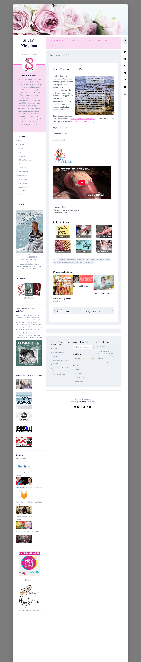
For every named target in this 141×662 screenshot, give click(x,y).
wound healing (88, 262)
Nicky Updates (24, 171)
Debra (55, 348)
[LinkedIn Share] (80, 216)
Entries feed (79, 373)
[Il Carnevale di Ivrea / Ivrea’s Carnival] (24, 543)
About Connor (22, 183)
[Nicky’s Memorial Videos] (24, 529)
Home (20, 141)
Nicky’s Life (23, 175)
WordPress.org (80, 381)
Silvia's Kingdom (29, 43)
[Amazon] (124, 94)
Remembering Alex (24, 187)
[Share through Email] (92, 216)
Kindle (37, 264)
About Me (21, 144)
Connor (53, 46)
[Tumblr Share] (86, 216)
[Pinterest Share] (68, 216)
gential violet (90, 259)
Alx (95, 402)
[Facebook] (124, 59)
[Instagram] (124, 66)
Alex (99, 40)
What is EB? (23, 179)
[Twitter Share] (62, 216)
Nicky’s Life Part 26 (101, 293)
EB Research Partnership (61, 360)
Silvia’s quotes (101, 346)
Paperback (29, 264)
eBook (29, 262)
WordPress (82, 402)
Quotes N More (23, 191)
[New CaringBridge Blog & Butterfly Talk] (24, 500)
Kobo (35, 269)
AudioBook (30, 322)
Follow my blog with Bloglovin (29, 610)
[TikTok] (124, 80)
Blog (19, 152)
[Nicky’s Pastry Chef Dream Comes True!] (24, 514)
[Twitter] (124, 52)
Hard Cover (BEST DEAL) (29, 257)
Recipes (21, 164)
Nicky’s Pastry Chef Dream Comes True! (29, 502)
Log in (77, 370)
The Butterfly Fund (59, 374)
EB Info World (57, 356)
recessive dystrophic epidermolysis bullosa (68, 262)
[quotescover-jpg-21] (24, 470)
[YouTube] (124, 87)
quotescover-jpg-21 (22, 458)
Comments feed (80, 377)
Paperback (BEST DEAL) (29, 259)
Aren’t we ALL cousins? (23, 473)
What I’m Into (23, 156)
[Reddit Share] (74, 216)
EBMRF (55, 364)
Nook (39, 266)
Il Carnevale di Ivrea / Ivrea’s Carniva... (28, 531)
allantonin (61, 259)
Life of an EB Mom (80, 286)
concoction (81, 259)
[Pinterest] (124, 73)
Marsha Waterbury (35, 327)
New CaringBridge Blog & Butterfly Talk (29, 487)
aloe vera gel (71, 259)
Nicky (106, 40)
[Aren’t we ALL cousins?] (24, 485)
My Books (21, 148)
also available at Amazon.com (83, 118)
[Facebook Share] (56, 216)
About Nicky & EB (23, 168)
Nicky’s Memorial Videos (24, 517)
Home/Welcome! (56, 40)
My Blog (80, 40)
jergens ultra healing (103, 259)
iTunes (30, 269)
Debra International (59, 352)
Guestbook (21, 195)
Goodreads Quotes (111, 363)
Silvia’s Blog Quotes (25, 160)
